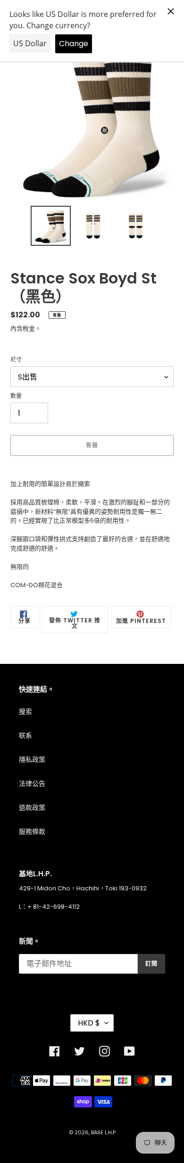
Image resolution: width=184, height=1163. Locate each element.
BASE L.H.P (103, 1132)
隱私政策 (32, 759)
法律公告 (32, 783)
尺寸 (16, 359)
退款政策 (32, 807)
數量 (16, 396)
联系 (25, 735)
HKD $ (89, 1023)
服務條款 (32, 831)
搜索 (25, 711)
